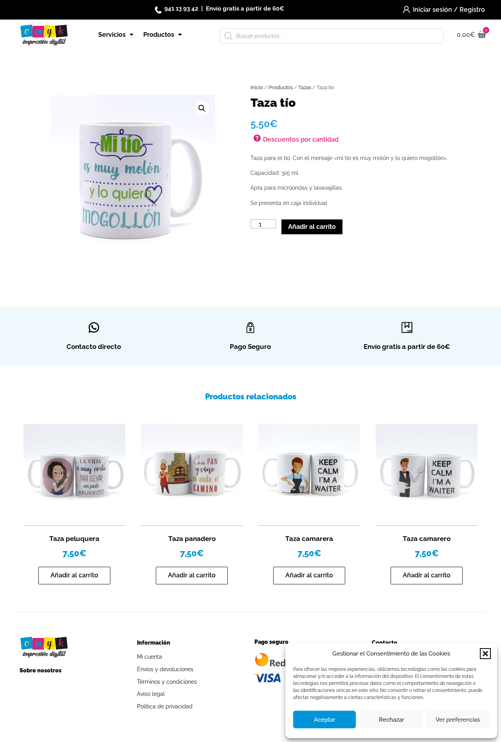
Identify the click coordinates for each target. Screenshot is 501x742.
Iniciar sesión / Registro (449, 9)
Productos (281, 87)
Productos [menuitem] (158, 34)
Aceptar (324, 719)
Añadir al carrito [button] (74, 575)
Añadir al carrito (312, 226)
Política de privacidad (165, 706)
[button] (485, 654)
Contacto (384, 643)
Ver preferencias (458, 719)
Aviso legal (151, 694)
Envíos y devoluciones (165, 669)
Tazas (304, 87)
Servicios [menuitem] (112, 34)
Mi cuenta (149, 657)
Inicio (256, 87)
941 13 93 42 (181, 8)
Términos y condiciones (167, 682)
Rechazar (391, 719)
